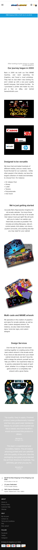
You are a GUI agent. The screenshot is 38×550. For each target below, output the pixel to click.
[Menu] (4, 5)
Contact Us (4, 519)
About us (4, 502)
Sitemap (3, 509)
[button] (34, 5)
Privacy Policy (5, 504)
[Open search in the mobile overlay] (19, 9)
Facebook (4, 533)
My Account (5, 516)
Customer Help (5, 507)
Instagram (4, 538)
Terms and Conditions (7, 521)
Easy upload (5, 526)
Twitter (3, 535)
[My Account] (31, 5)
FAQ (2, 523)
